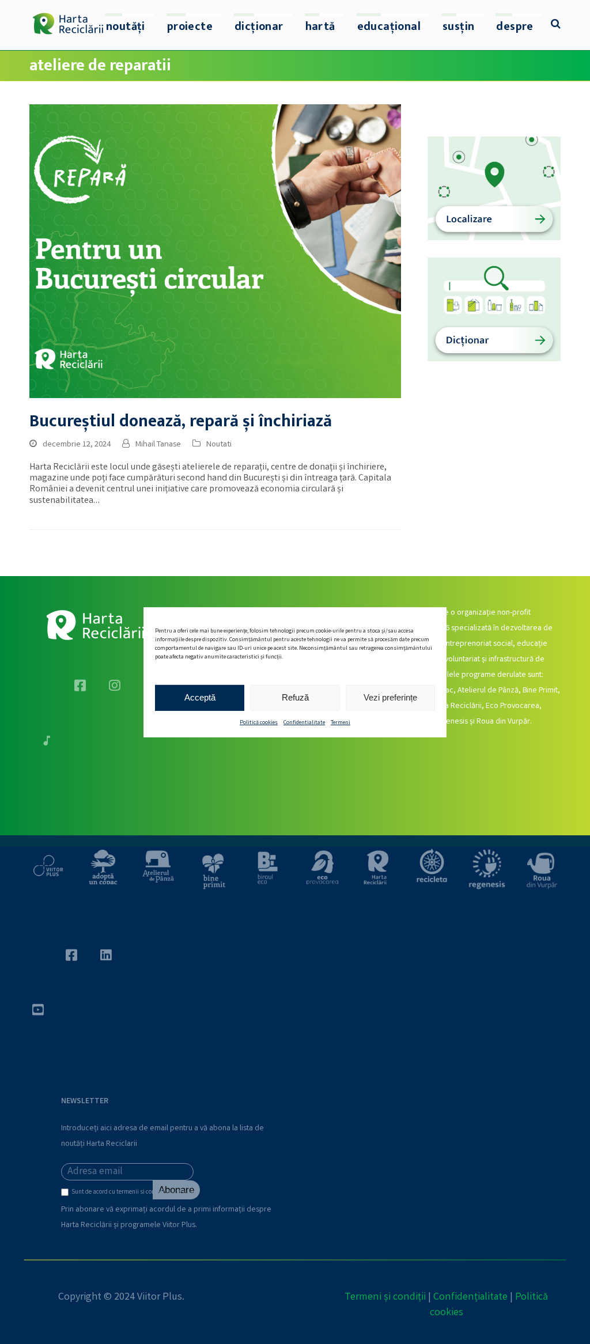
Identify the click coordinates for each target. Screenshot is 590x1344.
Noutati (219, 444)
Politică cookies (259, 722)
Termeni (340, 722)
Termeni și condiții (385, 1297)
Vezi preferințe (390, 697)
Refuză (295, 697)
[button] (555, 25)
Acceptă (199, 697)
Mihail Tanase (158, 444)
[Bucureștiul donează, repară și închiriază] (215, 251)
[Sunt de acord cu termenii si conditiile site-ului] (66, 1194)
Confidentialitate (304, 722)
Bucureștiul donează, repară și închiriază (180, 421)
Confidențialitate (470, 1297)
